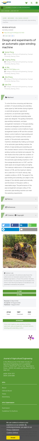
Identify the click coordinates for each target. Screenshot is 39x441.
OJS (8, 370)
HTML (20, 295)
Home (5, 18)
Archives (11, 18)
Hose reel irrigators (10, 324)
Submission (6, 408)
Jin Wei (6, 67)
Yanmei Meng (9, 52)
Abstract (10, 97)
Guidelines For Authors (10, 411)
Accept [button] (13, 437)
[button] (6, 225)
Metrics (9, 199)
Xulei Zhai (7, 85)
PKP (31, 368)
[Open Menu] (2, 8)
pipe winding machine (23, 324)
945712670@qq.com (13, 69)
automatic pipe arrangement (13, 326)
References (11, 207)
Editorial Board (7, 391)
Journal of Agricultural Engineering (17, 7)
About (4, 388)
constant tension (28, 326)
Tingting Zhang (9, 60)
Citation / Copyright (15, 215)
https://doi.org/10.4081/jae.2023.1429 (14, 32)
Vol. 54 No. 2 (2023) (21, 18)
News (4, 394)
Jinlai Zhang (8, 77)
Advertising (6, 397)
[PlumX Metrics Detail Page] (30, 337)
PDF (20, 291)
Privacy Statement (13, 430)
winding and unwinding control (13, 328)
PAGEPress (13, 366)
